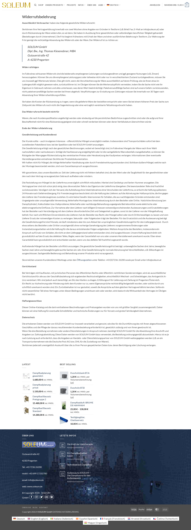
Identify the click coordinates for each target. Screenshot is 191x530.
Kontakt (43, 507)
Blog (35, 507)
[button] (155, 5)
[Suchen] (35, 5)
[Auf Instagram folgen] (36, 497)
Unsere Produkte (54, 5)
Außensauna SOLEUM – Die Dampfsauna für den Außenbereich (79, 475)
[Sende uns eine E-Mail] (46, 497)
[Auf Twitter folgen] (41, 497)
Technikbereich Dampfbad (79, 464)
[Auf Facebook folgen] (31, 497)
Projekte (71, 5)
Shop (40, 5)
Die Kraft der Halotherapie (80, 444)
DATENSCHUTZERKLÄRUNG (66, 512)
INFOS (80, 5)
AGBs (100, 5)
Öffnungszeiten (84, 260)
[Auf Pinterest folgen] (51, 497)
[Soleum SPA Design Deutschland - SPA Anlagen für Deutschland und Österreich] (16, 5)
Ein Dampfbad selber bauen (77, 454)
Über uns (91, 5)
